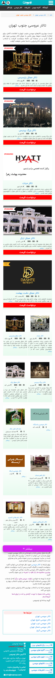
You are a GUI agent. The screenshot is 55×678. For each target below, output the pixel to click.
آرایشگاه (45, 7)
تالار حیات (27, 183)
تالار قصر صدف (40, 475)
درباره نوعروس (18, 643)
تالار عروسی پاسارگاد (40, 424)
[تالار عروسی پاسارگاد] (40, 414)
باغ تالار (9, 7)
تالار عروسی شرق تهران (41, 620)
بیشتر (17, 85)
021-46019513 (10, 670)
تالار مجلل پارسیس (27, 77)
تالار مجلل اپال (27, 238)
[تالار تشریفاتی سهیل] (40, 509)
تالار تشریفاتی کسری (15, 517)
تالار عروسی (18, 7)
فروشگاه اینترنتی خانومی (13, 650)
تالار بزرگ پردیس (27, 130)
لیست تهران (41, 645)
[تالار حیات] (27, 165)
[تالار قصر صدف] (40, 462)
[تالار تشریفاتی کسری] (15, 507)
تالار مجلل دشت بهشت (27, 293)
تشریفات (27, 7)
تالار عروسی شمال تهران (40, 627)
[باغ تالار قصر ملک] (15, 416)
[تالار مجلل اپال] (27, 220)
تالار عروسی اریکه (15, 471)
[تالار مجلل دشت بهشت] (27, 275)
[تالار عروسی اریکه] (15, 460)
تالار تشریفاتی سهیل (40, 522)
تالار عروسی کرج (44, 630)
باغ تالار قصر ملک (15, 429)
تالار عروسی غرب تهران (41, 623)
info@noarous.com (14, 675)
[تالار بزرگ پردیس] (27, 112)
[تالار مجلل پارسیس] (27, 59)
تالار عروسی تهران (43, 616)
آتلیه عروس (36, 7)
